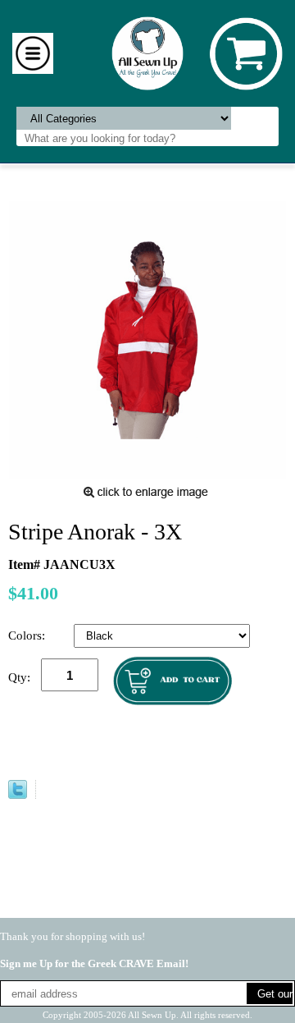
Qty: (19, 677)
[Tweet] (17, 794)
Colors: (28, 635)
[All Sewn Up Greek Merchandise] (147, 52)
